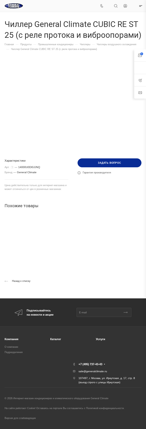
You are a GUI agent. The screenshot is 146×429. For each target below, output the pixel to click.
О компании (11, 346)
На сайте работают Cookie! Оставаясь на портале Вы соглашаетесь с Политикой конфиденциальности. (65, 408)
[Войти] (125, 6)
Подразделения (14, 352)
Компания (11, 339)
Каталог (55, 339)
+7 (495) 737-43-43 (90, 364)
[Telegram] (108, 6)
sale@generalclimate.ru (93, 371)
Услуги (100, 339)
